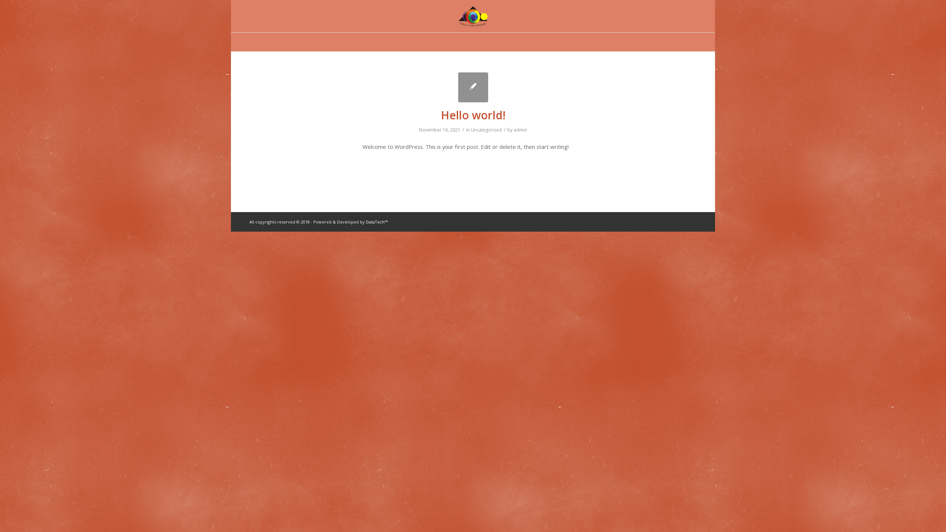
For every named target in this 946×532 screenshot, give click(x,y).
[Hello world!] (473, 87)
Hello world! (473, 115)
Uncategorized (486, 130)
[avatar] (473, 16)
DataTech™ (377, 222)
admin (520, 130)
